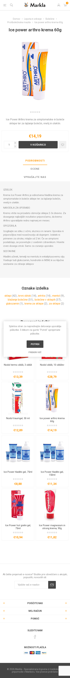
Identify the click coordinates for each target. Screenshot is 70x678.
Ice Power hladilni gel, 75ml (18, 471)
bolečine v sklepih (45, 299)
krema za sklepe (34, 303)
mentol (56, 295)
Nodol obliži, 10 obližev (52, 364)
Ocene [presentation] (35, 168)
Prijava (52, 585)
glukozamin (12, 303)
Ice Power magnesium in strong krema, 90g (52, 527)
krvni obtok (24, 295)
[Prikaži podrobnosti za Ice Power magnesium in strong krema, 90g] (52, 505)
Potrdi (35, 344)
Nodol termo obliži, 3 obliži (18, 364)
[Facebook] (35, 636)
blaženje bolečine (18, 299)
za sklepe (54, 303)
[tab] (35, 161)
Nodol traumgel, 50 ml (18, 418)
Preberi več (35, 352)
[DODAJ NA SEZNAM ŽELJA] (62, 144)
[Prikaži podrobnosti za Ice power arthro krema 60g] (52, 398)
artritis (41, 295)
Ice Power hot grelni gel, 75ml (18, 527)
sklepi (7, 295)
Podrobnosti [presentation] (35, 160)
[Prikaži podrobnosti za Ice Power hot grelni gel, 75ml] (18, 505)
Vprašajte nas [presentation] (35, 177)
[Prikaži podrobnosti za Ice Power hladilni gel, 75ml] (18, 451)
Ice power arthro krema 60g (52, 420)
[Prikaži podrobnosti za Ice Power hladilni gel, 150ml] (52, 451)
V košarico (38, 144)
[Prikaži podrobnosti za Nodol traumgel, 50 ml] (18, 398)
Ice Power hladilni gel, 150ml (52, 473)
